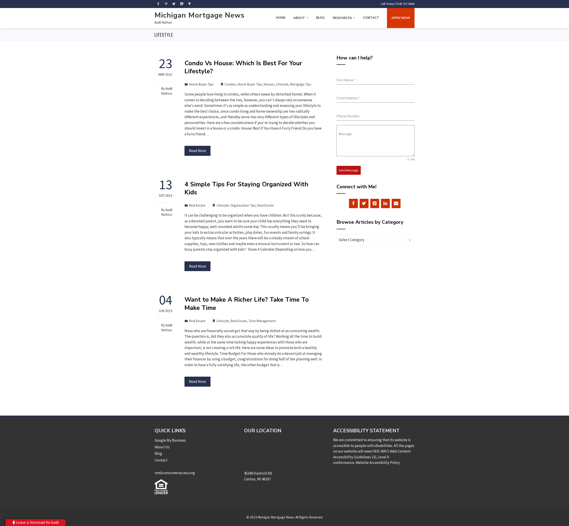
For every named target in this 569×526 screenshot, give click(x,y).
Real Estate (197, 205)
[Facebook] (353, 203)
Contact (371, 18)
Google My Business (170, 440)
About (299, 18)
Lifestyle (282, 84)
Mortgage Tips (300, 84)
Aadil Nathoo (163, 22)
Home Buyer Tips (201, 84)
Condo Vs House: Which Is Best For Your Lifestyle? (243, 67)
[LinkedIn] (385, 203)
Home (280, 18)
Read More (197, 150)
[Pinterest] (374, 203)
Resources (342, 18)
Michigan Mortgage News (199, 15)
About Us (162, 447)
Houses (269, 84)
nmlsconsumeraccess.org (175, 472)
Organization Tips (243, 205)
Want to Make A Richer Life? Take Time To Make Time (246, 303)
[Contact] (396, 203)
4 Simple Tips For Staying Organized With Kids (246, 188)
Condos (230, 84)
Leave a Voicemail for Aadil (37, 522)
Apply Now (400, 18)
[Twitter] (364, 203)
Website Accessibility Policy (378, 462)
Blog (320, 18)
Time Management (262, 321)
